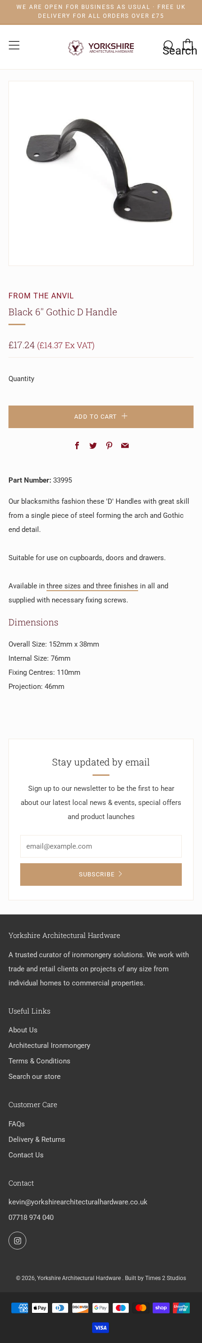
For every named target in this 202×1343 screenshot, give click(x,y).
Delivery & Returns (36, 1139)
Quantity (21, 379)
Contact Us (26, 1155)
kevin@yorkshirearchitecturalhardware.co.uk (78, 1202)
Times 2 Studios (165, 1278)
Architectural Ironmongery (49, 1045)
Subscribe (97, 874)
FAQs (16, 1124)
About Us (23, 1030)
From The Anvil (41, 295)
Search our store (34, 1076)
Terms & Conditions (39, 1061)
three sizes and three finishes (92, 586)
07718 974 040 (31, 1217)
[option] (101, 173)
